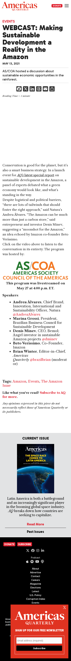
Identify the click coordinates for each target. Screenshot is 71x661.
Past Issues (35, 532)
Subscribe (24, 544)
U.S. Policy (35, 595)
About (35, 568)
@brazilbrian (40, 360)
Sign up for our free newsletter (39, 630)
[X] (25, 89)
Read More (35, 524)
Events (8, 21)
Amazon (19, 381)
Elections (35, 587)
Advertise (35, 572)
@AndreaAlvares (26, 314)
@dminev (49, 339)
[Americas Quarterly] (19, 6)
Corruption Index (35, 598)
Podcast (35, 557)
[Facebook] (19, 89)
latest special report (35, 175)
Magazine (35, 583)
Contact (35, 576)
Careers (35, 580)
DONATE (57, 6)
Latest (35, 591)
